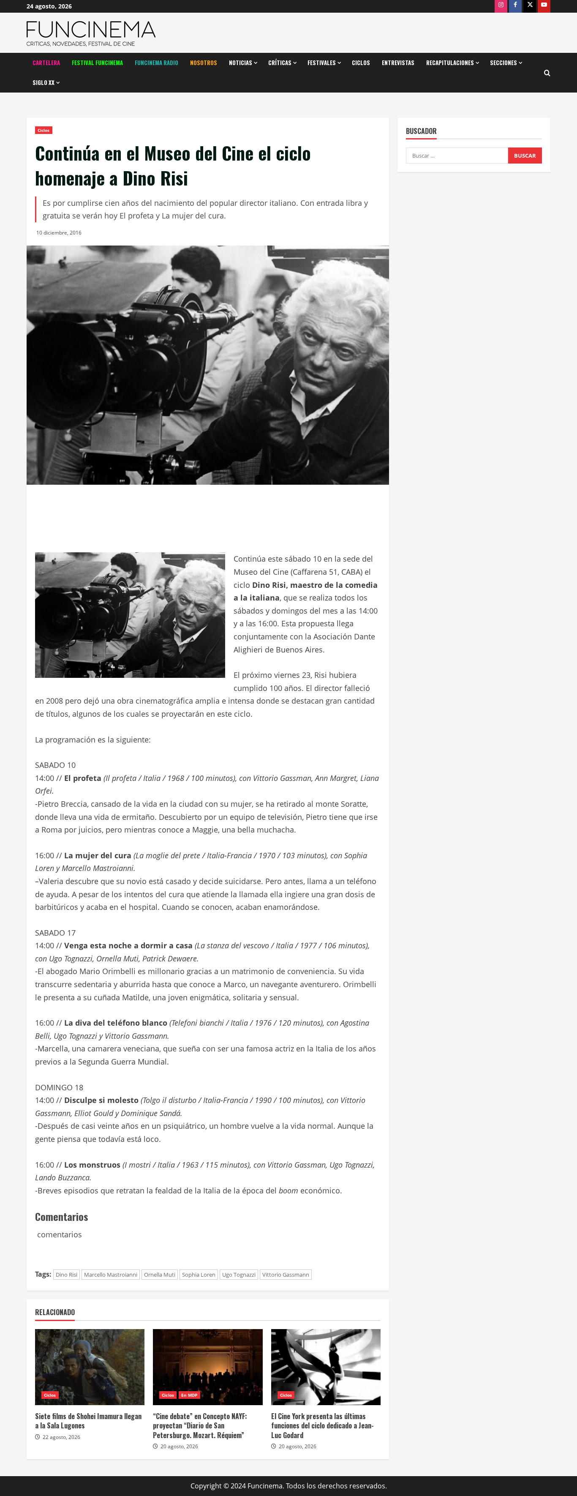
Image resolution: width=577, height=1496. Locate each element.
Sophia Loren (198, 1274)
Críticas (279, 62)
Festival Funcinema (97, 62)
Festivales (322, 62)
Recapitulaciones (450, 62)
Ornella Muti (159, 1274)
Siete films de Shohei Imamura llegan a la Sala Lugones (88, 1420)
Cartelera (46, 62)
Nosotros (203, 62)
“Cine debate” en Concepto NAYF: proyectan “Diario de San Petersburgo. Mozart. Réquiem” (200, 1425)
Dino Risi (66, 1274)
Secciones (503, 62)
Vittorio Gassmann (285, 1274)
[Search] (547, 73)
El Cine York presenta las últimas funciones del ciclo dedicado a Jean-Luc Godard (322, 1425)
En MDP (189, 1395)
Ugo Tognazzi (239, 1274)
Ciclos (361, 62)
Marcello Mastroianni (110, 1274)
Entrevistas (398, 62)
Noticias (240, 62)
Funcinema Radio (156, 62)
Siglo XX (43, 82)
